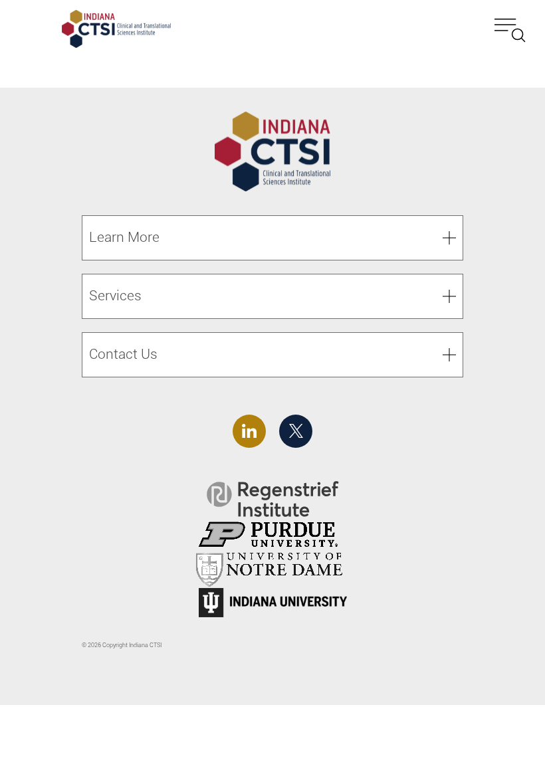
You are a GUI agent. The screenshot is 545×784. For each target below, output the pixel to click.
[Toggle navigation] (510, 30)
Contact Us (123, 354)
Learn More (124, 237)
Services (115, 296)
